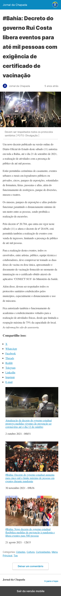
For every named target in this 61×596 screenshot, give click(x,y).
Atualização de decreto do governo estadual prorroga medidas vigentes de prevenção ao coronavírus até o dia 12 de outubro (28, 424)
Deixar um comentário (30, 566)
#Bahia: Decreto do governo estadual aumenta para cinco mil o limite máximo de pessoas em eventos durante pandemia (29, 478)
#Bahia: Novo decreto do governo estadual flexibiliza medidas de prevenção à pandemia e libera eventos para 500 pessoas (30, 532)
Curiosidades (43, 551)
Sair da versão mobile (30, 591)
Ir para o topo (51, 581)
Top (16, 555)
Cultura (31, 551)
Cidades (20, 551)
